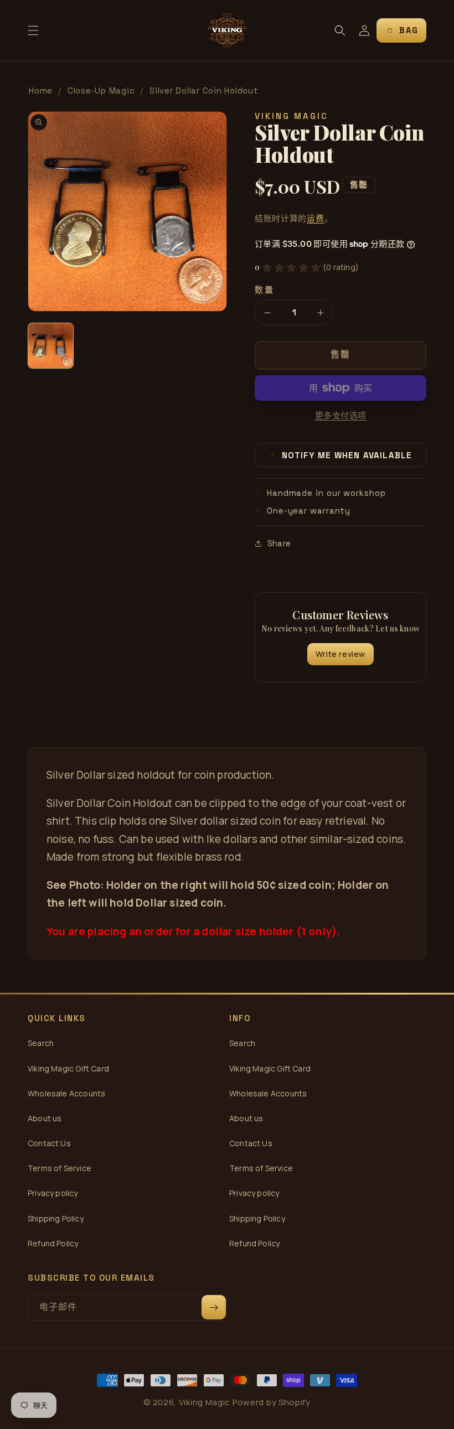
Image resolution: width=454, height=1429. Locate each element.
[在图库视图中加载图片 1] (51, 346)
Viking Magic (204, 1402)
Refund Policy (53, 1243)
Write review (340, 654)
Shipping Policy (56, 1218)
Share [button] (279, 543)
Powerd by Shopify (272, 1402)
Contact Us (49, 1143)
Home (41, 90)
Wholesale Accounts (66, 1093)
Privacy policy (53, 1193)
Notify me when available (341, 455)
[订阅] (214, 1307)
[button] (33, 30)
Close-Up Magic (101, 90)
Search (41, 1043)
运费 (315, 218)
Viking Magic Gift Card (68, 1068)
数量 (264, 289)
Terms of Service (59, 1168)
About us (44, 1118)
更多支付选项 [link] (341, 415)
